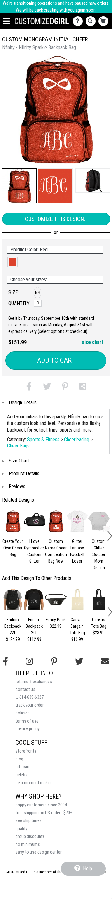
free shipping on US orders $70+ (44, 812)
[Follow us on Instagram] (29, 661)
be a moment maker (33, 782)
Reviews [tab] (17, 486)
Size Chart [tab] (19, 461)
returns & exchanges (34, 681)
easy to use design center (39, 852)
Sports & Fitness (43, 439)
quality (21, 828)
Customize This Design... (56, 218)
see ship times (29, 820)
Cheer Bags (18, 446)
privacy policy (28, 729)
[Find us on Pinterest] (54, 661)
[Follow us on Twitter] (79, 661)
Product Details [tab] (24, 474)
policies (23, 713)
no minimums (28, 844)
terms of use (27, 721)
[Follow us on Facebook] (5, 661)
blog (19, 759)
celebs (21, 775)
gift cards (24, 766)
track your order (30, 705)
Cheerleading (76, 439)
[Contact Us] (79, 21)
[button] (19, 186)
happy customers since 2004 (41, 805)
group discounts (30, 836)
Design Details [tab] (23, 403)
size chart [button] (92, 342)
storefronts (26, 751)
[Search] (92, 21)
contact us (25, 689)
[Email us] (105, 661)
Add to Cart (56, 360)
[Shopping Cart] (104, 21)
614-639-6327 (31, 697)
